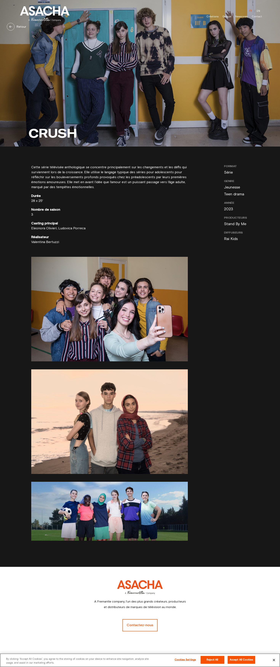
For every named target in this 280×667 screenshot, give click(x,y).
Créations (212, 16)
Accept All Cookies (241, 660)
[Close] (274, 660)
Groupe (226, 16)
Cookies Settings (185, 660)
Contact (257, 16)
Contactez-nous (140, 625)
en (258, 11)
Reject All (212, 660)
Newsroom (241, 16)
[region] (140, 660)
